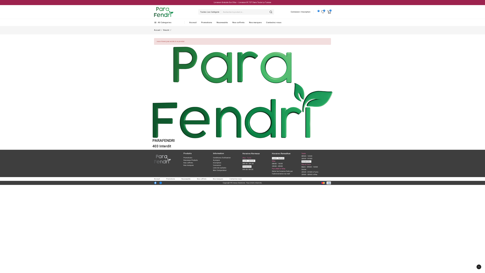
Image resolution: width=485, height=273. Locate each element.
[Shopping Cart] (329, 12)
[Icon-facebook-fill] (155, 183)
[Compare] (317, 12)
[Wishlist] (323, 12)
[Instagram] (160, 183)
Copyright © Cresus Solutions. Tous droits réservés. (242, 183)
